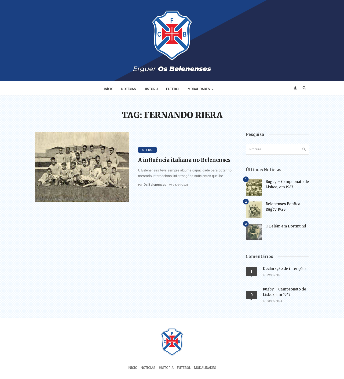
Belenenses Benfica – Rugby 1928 (285, 207)
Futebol (173, 89)
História (151, 89)
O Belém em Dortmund (286, 226)
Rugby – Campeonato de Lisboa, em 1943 (287, 184)
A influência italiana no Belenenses (184, 160)
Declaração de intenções (284, 268)
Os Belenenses (154, 184)
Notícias (128, 89)
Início (108, 89)
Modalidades (199, 89)
